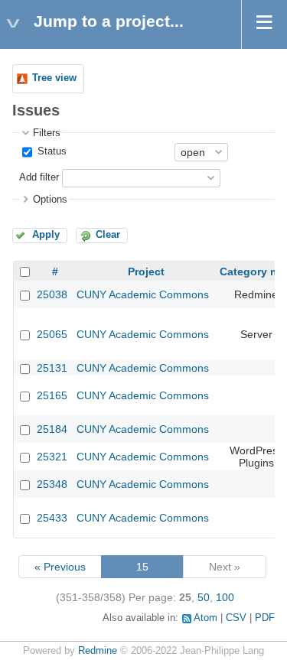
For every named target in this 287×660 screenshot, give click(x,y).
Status (50, 151)
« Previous (60, 567)
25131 (52, 368)
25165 (52, 395)
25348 (52, 484)
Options (50, 199)
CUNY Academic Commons (143, 294)
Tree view (54, 78)
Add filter (39, 177)
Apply (46, 234)
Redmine (97, 650)
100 (225, 597)
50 (203, 597)
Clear (108, 234)
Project (146, 271)
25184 (52, 429)
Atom (205, 618)
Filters (46, 133)
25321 (52, 456)
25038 (52, 294)
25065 (52, 334)
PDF (265, 618)
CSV (236, 618)
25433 (52, 518)
